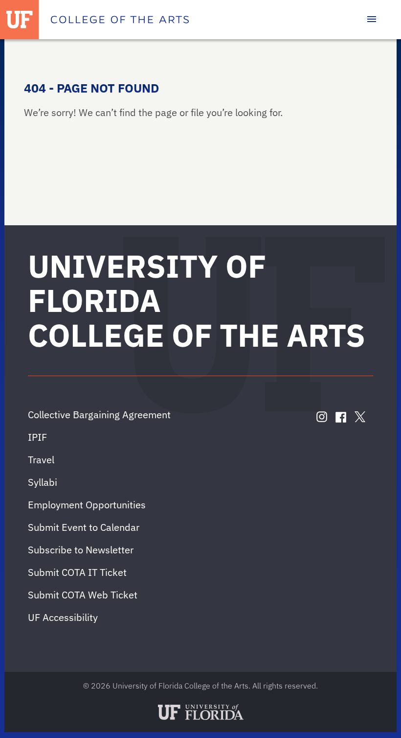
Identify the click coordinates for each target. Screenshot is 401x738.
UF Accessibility (63, 617)
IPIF (37, 437)
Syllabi (42, 482)
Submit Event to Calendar (83, 527)
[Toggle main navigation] (372, 19)
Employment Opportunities (87, 504)
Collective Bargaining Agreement (99, 414)
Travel (41, 459)
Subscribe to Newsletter (81, 549)
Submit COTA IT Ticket (77, 572)
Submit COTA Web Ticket (82, 594)
